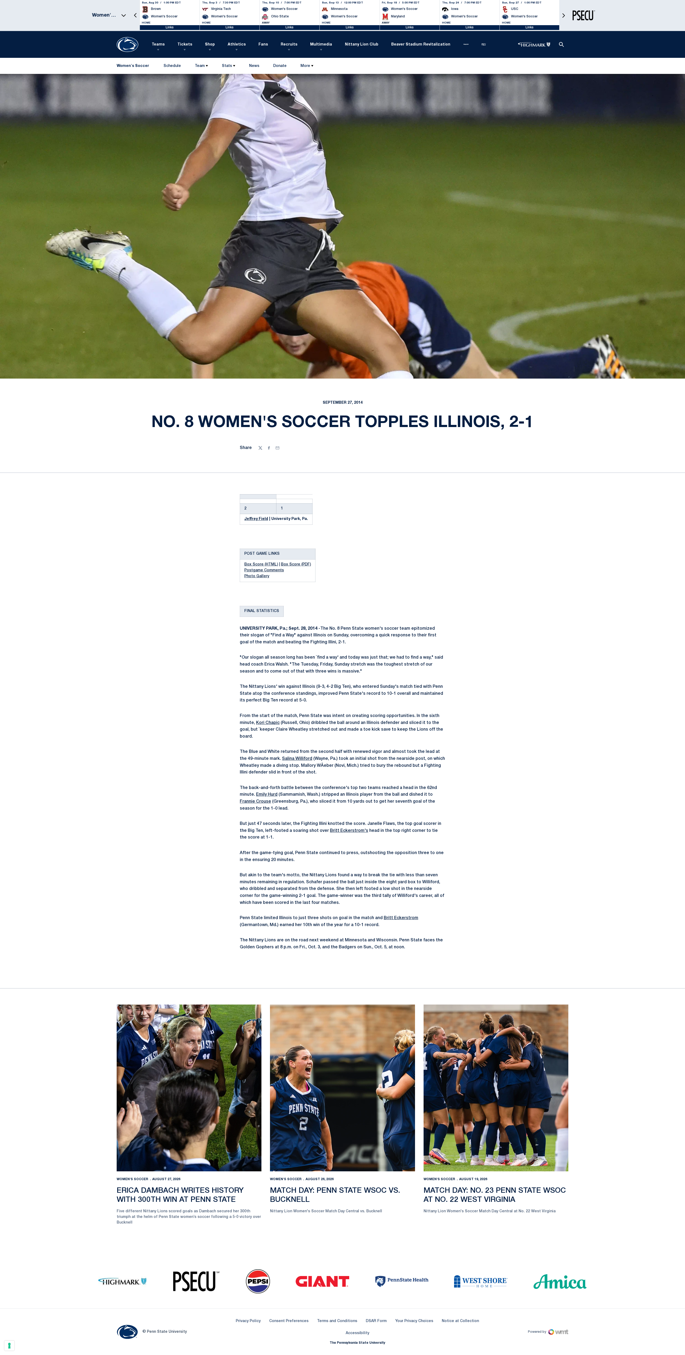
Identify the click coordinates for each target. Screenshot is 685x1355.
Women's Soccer (132, 1179)
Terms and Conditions (337, 1321)
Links (170, 27)
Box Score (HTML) (261, 564)
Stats (227, 66)
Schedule (172, 66)
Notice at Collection (460, 1321)
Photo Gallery (256, 576)
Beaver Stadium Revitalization (420, 44)
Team (200, 66)
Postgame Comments (264, 570)
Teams (158, 44)
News (254, 66)
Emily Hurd (266, 795)
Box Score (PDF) (296, 564)
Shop (210, 44)
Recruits (289, 44)
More (305, 66)
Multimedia (321, 44)
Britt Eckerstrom (401, 918)
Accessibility (357, 1333)
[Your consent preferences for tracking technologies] (9, 1346)
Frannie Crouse (255, 801)
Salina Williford (297, 759)
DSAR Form (376, 1321)
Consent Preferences (289, 1321)
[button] (135, 15)
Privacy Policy (248, 1321)
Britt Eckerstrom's (349, 831)
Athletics (237, 44)
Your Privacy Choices (414, 1321)
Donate (280, 67)
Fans (263, 44)
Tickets (184, 44)
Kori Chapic (268, 723)
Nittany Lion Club (361, 44)
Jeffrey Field (256, 519)
